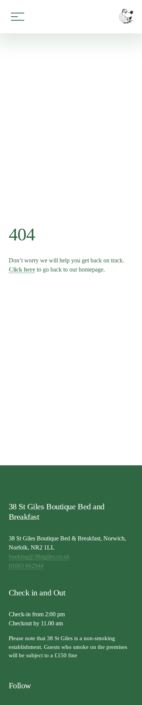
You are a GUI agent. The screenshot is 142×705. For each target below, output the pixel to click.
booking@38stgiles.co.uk (39, 556)
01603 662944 (26, 565)
